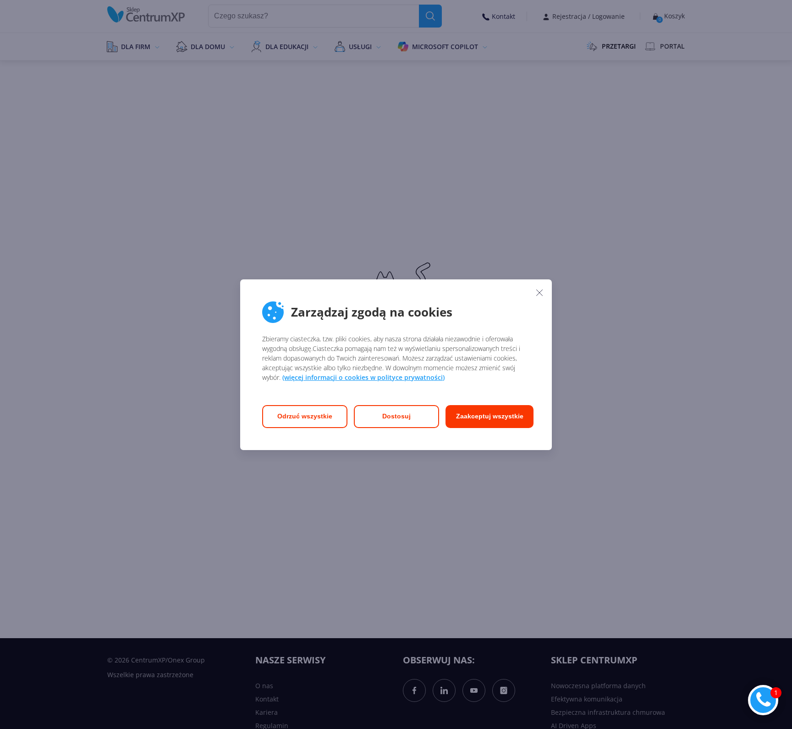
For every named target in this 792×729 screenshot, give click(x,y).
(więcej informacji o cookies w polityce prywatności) (363, 377)
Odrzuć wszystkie (304, 416)
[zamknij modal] (539, 292)
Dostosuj (396, 416)
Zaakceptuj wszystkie (489, 416)
